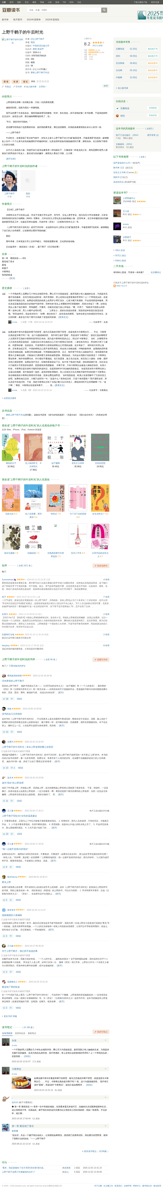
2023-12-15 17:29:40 (29, 645)
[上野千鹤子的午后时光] (12, 42)
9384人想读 (120, 260)
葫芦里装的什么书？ (122, 163)
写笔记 (8, 86)
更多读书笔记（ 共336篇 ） (96, 1151)
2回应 (18, 972)
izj (67, 1172)
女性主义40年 (78, 463)
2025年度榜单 (34, 19)
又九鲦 (10, 946)
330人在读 (120, 250)
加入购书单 (31, 86)
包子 (4, 597)
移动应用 (157, 1186)
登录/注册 (155, 2)
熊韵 (33, 42)
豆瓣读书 (13, 10)
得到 (122, 116)
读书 (11, 2)
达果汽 (10, 742)
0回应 (19, 699)
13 (7, 732)
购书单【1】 (119, 167)
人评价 (97, 45)
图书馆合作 (147, 1186)
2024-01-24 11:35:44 (34, 634)
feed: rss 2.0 (122, 286)
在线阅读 (153, 108)
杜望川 (5, 614)
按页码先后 (20, 1033)
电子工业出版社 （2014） (128, 135)
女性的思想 (100, 463)
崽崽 (68, 1168)
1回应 (19, 801)
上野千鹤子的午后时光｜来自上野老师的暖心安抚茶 (27, 747)
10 (7, 834)
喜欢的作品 (118, 182)
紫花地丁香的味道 (11, 987)
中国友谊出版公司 (41, 45)
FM (64, 2)
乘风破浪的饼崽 (14, 675)
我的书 (116, 177)
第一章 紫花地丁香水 (23, 1126)
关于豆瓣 (98, 1186)
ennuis (126, 224)
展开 (61, 692)
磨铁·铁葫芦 (38, 49)
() (27, 1056)
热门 (4, 571)
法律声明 (127, 1186)
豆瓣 (4, 2)
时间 (71, 2)
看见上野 (6, 882)
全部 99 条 (50, 659)
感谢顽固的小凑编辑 (12, 915)
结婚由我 (32, 553)
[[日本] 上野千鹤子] (9, 180)
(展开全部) (11, 159)
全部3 (149, 128)
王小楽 (126, 211)
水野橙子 (127, 237)
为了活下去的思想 (78, 514)
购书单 (5, 19)
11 (7, 801)
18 (7, 699)
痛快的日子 (11, 463)
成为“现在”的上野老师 (13, 783)
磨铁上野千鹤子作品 (40, 72)
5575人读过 (120, 255)
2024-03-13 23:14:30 (36, 579)
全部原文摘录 (10, 398)
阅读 (57, 2)
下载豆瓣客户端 (140, 2)
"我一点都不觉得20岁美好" (15, 849)
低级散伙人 (12, 982)
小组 (50, 2)
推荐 (106, 86)
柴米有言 (11, 910)
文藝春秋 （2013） (124, 144)
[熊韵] (27, 180)
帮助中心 (137, 1186)
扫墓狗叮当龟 (8, 634)
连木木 (10, 777)
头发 (14, 1040)
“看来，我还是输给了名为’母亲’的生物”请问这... (23, 1168)
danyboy (6, 645)
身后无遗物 (9, 553)
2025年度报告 (52, 19)
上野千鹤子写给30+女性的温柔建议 (19, 816)
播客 (34, 2)
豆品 (79, 2)
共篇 (28, 1027)
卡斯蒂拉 (16, 1069)
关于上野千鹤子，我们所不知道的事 (20, 951)
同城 (42, 2)
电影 (19, 2)
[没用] (12, 699)
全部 (27, 288)
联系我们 (118, 1186)
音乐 (27, 2)
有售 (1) (153, 135)
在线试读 (153, 115)
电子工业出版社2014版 (99, 811)
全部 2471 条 (25, 565)
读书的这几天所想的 (12, 714)
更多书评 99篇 (10, 1016)
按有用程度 (7, 1033)
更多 (12, 278)
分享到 (42, 86)
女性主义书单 (119, 172)
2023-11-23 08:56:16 (28, 614)
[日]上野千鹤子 (37, 39)
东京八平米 (76, 553)
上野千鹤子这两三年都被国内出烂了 (18, 1172)
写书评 (19, 86)
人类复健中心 (129, 198)
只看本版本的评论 (17, 666)
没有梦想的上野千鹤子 (13, 681)
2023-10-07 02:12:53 (26, 597)
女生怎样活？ (98, 514)
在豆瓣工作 (108, 1186)
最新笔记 (32, 1033)
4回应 (19, 732)
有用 (107, 579)
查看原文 (63, 317)
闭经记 (54, 514)
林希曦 (15, 1131)
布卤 (9, 709)
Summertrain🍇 (9, 579)
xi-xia (14, 322)
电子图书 (17, 19)
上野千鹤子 (9, 193)
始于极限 (56, 463)
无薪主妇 (9, 514)
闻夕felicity (12, 877)
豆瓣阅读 (124, 108)
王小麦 (10, 811)
